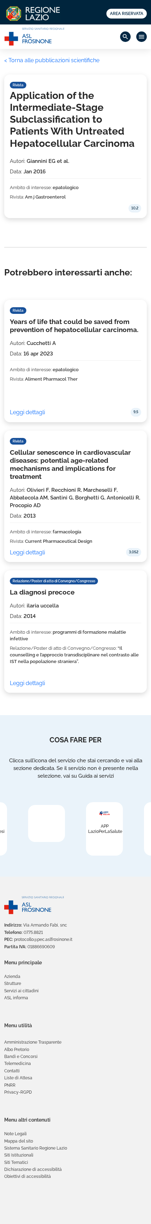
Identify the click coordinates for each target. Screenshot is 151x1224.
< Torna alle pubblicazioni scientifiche (51, 60)
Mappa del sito (18, 1141)
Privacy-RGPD (18, 1092)
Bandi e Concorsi (21, 1056)
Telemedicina (17, 1063)
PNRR (9, 1085)
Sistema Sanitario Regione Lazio (35, 1148)
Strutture (12, 983)
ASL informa (16, 997)
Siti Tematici (16, 1162)
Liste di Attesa (18, 1077)
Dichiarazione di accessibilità (33, 1169)
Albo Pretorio (16, 1049)
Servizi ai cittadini (21, 990)
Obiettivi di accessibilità (27, 1176)
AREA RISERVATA (126, 13)
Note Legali (15, 1133)
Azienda (12, 976)
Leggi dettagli (27, 412)
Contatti (12, 1070)
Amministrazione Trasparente (32, 1042)
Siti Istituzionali (18, 1155)
